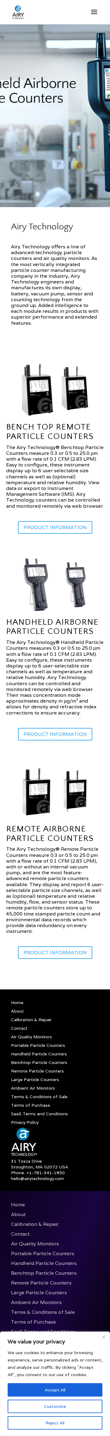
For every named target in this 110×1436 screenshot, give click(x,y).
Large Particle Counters (35, 1079)
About (17, 1011)
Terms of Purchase (30, 1105)
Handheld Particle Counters (39, 1054)
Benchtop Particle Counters (39, 1062)
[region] (55, 1384)
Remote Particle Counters (37, 1071)
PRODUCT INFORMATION (55, 527)
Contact (19, 1028)
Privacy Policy (24, 1122)
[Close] (103, 1336)
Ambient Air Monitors (33, 1088)
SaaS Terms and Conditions (39, 1113)
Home (17, 1002)
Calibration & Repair (31, 1019)
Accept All (55, 1390)
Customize (55, 1406)
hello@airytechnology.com (37, 1178)
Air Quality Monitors (31, 1037)
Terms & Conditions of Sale (39, 1096)
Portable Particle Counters (38, 1045)
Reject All (55, 1423)
